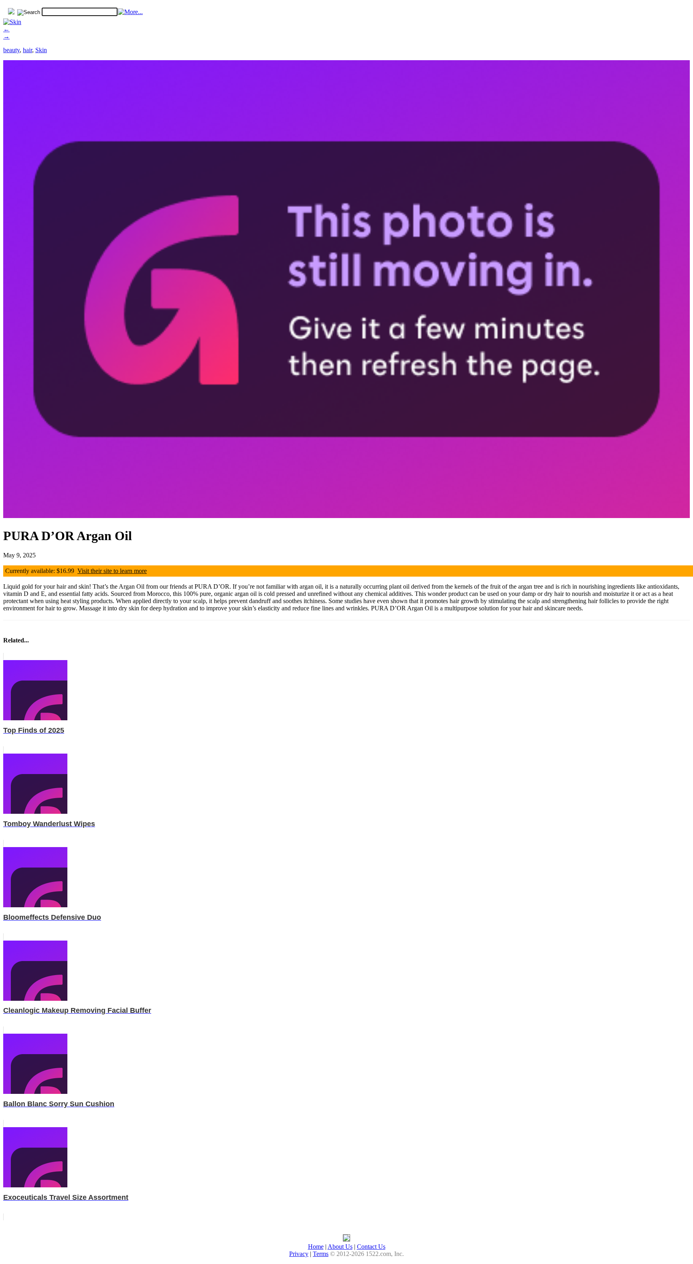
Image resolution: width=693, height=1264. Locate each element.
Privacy (298, 1253)
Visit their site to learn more (112, 570)
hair (27, 50)
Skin (41, 50)
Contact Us (371, 1246)
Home (316, 1246)
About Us (340, 1246)
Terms (320, 1253)
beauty (11, 50)
